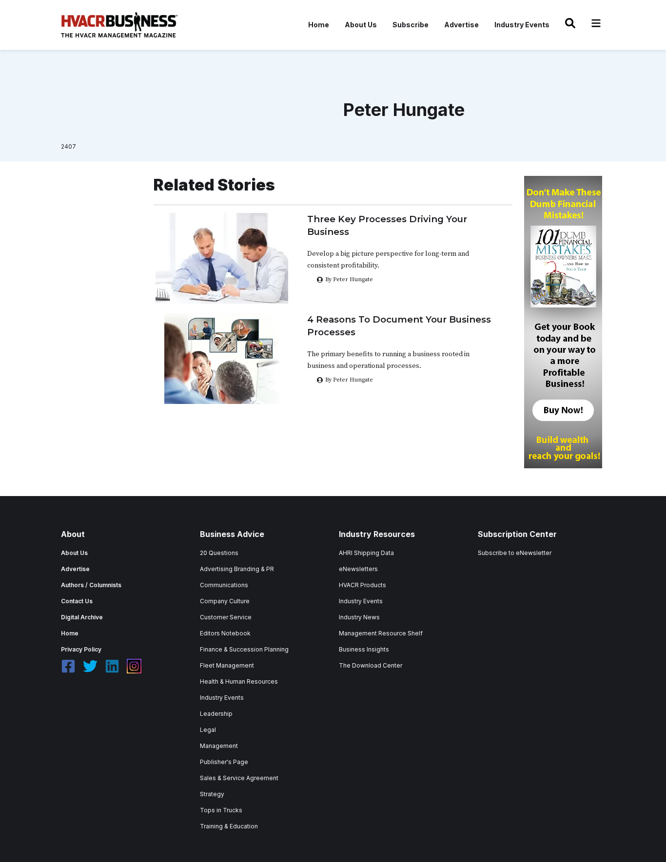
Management (219, 745)
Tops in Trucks (221, 810)
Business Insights (364, 649)
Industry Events (521, 24)
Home (318, 24)
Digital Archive (82, 617)
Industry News (359, 617)
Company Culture (225, 601)
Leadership (216, 713)
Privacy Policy (81, 649)
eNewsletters (358, 569)
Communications (224, 585)
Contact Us (77, 601)
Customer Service (226, 617)
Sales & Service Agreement (239, 778)
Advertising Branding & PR (237, 569)
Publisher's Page (224, 762)
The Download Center (370, 665)
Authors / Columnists (91, 585)
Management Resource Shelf (381, 633)
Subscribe (410, 24)
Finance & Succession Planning (244, 649)
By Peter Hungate (349, 379)
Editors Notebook (225, 633)
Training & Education (229, 826)
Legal (208, 729)
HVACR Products (362, 585)
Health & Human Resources (239, 681)
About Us (361, 24)
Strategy (212, 794)
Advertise (461, 24)
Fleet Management (227, 665)
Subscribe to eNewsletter (514, 552)
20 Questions (219, 552)
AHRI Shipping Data (366, 552)
